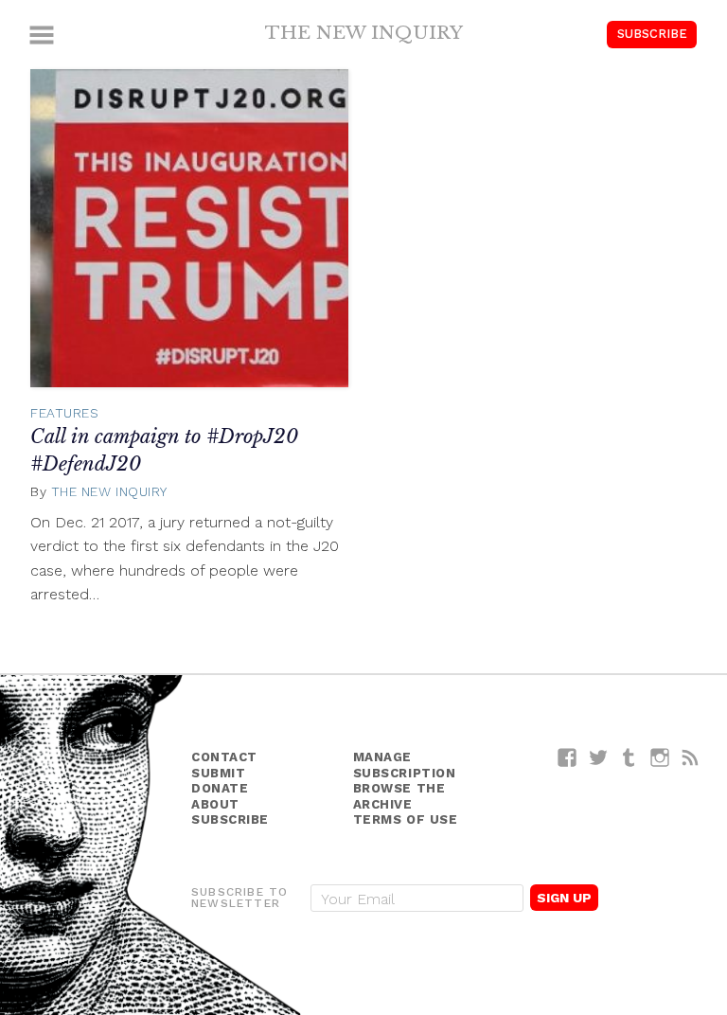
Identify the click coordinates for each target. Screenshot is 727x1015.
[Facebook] (567, 757)
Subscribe (652, 34)
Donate (219, 788)
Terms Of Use (405, 819)
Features (64, 412)
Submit (218, 773)
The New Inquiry (364, 32)
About (215, 804)
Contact (224, 757)
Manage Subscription (404, 765)
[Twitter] (598, 757)
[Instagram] (660, 757)
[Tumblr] (629, 757)
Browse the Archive (399, 796)
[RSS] (690, 757)
